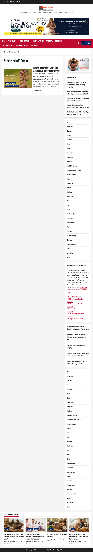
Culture (69, 131)
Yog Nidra (70, 253)
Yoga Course (12, 41)
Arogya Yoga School (40, 73)
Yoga (68, 257)
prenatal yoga (71, 222)
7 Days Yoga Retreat (74, 297)
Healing (69, 161)
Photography (71, 214)
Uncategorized (71, 244)
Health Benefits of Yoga (12, 85)
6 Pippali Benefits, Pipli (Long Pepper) (57, 535)
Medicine (69, 192)
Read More (39, 90)
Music (68, 201)
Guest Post (34, 45)
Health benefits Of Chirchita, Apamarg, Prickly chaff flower (18, 78)
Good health (70, 153)
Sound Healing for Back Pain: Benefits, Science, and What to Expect (14, 536)
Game (68, 148)
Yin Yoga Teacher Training (76, 319)
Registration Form (22, 45)
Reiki (68, 227)
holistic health (71, 174)
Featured (69, 140)
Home (3, 41)
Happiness (70, 157)
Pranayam (70, 218)
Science (69, 231)
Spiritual (49, 41)
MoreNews (53, 550)
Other (68, 209)
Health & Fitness (38, 41)
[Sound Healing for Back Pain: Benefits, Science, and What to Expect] (14, 525)
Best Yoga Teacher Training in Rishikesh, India (77, 289)
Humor (69, 179)
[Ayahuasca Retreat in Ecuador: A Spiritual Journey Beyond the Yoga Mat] (36, 525)
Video (88, 43)
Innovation (70, 183)
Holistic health (8, 45)
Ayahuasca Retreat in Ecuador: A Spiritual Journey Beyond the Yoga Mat (77, 337)
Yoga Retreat (24, 41)
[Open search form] (78, 43)
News (68, 205)
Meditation (58, 41)
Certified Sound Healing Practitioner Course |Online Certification (78, 536)
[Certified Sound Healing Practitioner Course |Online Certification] (79, 525)
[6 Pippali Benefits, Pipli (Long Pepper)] (57, 525)
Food (68, 144)
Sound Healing (71, 236)
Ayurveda (70, 127)
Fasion (69, 135)
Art (68, 122)
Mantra (69, 188)
